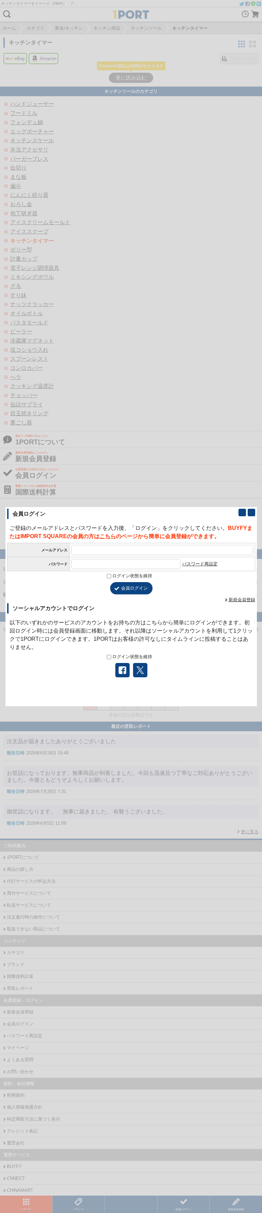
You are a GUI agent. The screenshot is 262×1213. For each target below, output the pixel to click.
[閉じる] (251, 512)
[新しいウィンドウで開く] (242, 512)
